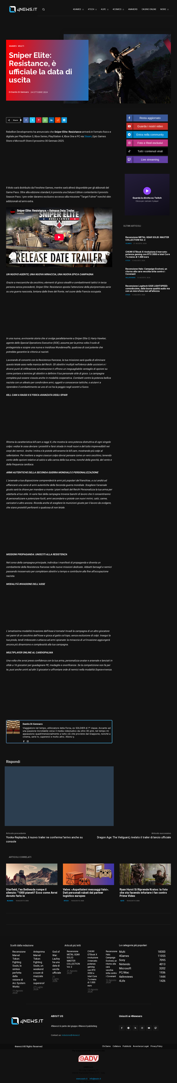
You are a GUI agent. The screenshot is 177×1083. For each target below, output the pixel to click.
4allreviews (130, 277)
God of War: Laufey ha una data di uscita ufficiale (56, 962)
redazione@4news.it (71, 1035)
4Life (122, 901)
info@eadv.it (95, 1078)
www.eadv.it (81, 1078)
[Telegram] (64, 120)
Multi (21, 46)
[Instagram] (28, 741)
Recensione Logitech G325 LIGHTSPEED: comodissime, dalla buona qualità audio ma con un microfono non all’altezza (147, 288)
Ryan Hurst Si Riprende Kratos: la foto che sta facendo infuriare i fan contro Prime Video (144, 893)
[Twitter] (32, 120)
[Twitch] (155, 1028)
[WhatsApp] (45, 120)
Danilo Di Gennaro (20, 92)
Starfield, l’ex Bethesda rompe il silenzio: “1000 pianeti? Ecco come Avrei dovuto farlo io (31, 893)
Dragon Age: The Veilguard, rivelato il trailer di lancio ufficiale (134, 837)
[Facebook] (26, 120)
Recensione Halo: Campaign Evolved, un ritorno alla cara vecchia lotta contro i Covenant (146, 271)
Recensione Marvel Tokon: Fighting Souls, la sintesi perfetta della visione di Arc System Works (19, 969)
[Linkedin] (51, 120)
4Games (13, 46)
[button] (47, 9)
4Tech (127, 260)
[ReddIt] (58, 120)
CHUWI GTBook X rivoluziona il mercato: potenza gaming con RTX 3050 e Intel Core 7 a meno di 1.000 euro (147, 254)
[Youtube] (149, 1028)
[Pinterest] (38, 120)
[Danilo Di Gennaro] (13, 731)
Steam (88, 136)
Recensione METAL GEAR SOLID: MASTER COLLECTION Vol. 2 (147, 238)
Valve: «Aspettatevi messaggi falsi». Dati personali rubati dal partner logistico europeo (86, 893)
